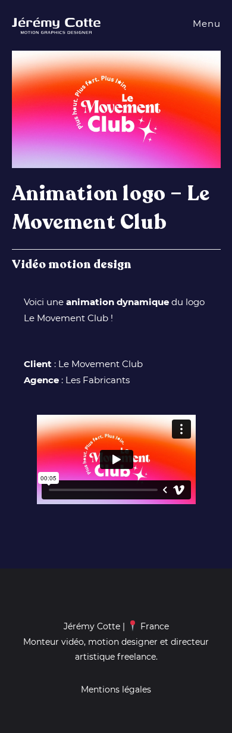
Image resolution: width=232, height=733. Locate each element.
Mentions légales (116, 689)
